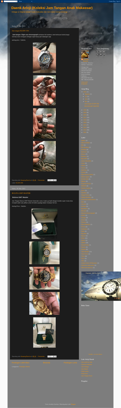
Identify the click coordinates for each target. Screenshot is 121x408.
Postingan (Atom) (24, 366)
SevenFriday (85, 245)
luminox (83, 206)
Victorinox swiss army (87, 265)
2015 (85, 122)
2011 (85, 132)
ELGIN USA (19, 183)
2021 (85, 92)
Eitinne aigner (85, 177)
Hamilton (84, 192)
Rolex (83, 238)
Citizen (83, 165)
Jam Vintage (85, 366)
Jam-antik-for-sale (86, 362)
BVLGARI (84, 158)
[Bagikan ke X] (52, 180)
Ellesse (83, 181)
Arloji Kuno (84, 373)
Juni (86, 99)
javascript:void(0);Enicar (88, 199)
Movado (83, 211)
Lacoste (83, 204)
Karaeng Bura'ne (26, 180)
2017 (85, 117)
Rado (83, 231)
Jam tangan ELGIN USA (20, 30)
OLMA (83, 215)
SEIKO (83, 242)
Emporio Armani (86, 183)
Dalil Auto (84, 170)
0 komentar (41, 180)
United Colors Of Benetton (89, 263)
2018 (85, 115)
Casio (83, 163)
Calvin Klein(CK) (86, 161)
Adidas (83, 140)
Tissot (83, 256)
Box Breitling (85, 147)
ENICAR (83, 186)
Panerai (83, 222)
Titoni (83, 258)
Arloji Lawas (84, 371)
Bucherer (84, 152)
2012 (85, 130)
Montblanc (84, 208)
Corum (83, 168)
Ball (82, 145)
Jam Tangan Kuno (86, 376)
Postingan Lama (70, 363)
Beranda (46, 363)
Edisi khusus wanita (87, 174)
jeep (82, 202)
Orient (83, 220)
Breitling (83, 149)
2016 (85, 120)
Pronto (83, 226)
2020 (85, 110)
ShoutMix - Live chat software (95, 354)
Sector (83, 240)
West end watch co (87, 267)
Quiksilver (84, 229)
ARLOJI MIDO (85, 142)
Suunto (83, 247)
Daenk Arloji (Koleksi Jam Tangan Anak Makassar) (52, 8)
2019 (85, 112)
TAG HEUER (85, 251)
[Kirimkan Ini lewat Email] (48, 180)
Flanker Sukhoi (85, 188)
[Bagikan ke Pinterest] (56, 180)
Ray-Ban (83, 233)
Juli (86, 96)
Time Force (84, 254)
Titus (82, 260)
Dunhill (83, 172)
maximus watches (86, 364)
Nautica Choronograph (88, 213)
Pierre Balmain (85, 224)
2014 (85, 125)
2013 (85, 127)
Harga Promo (85, 195)
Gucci (83, 190)
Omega (83, 217)
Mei (86, 101)
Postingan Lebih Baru (20, 363)
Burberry (83, 156)
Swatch (83, 249)
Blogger (73, 404)
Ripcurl (83, 236)
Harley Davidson (86, 197)
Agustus (87, 94)
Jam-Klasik (84, 369)
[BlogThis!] (50, 180)
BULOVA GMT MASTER (21, 193)
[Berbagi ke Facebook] (54, 180)
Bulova (83, 154)
